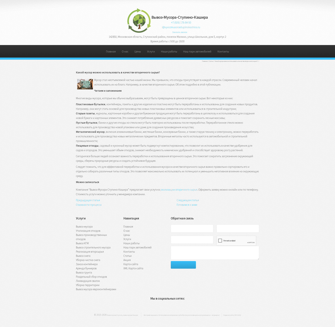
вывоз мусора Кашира (130, 315)
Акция (127, 260)
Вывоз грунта (84, 272)
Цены (137, 51)
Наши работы (169, 51)
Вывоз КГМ (82, 243)
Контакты (223, 51)
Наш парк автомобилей (197, 51)
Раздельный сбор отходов (91, 276)
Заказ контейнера (87, 264)
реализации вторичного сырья (178, 189)
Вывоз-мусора (84, 226)
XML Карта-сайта (133, 268)
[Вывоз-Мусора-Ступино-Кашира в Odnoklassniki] (163, 305)
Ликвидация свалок (88, 281)
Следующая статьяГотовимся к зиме (188, 202)
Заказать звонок (179, 32)
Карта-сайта (130, 264)
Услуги (151, 51)
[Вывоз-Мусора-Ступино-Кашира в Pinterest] (172, 305)
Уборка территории (87, 285)
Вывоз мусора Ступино (114, 315)
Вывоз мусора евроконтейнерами (96, 289)
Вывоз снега (83, 256)
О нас (125, 51)
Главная (111, 51)
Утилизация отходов (88, 230)
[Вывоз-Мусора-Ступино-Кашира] (139, 32)
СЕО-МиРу (237, 315)
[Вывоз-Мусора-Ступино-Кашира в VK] (154, 305)
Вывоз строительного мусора (93, 247)
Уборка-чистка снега (88, 260)
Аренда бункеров (86, 268)
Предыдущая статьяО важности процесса (89, 202)
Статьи (127, 256)
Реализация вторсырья (90, 251)
